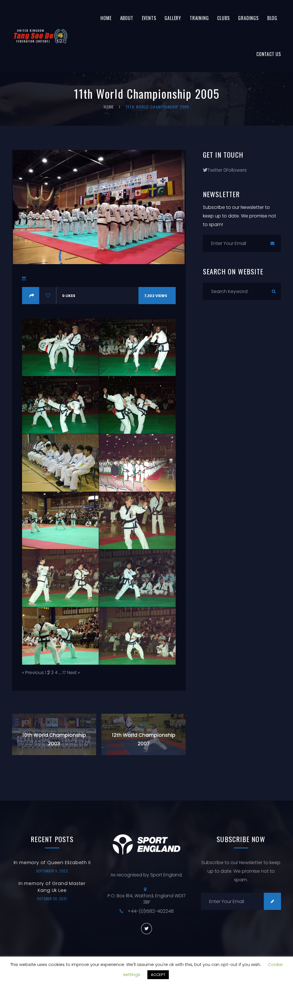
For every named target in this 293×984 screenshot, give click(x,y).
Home (105, 18)
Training (199, 18)
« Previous (33, 672)
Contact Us (268, 54)
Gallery (173, 18)
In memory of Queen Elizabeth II (52, 862)
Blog (272, 18)
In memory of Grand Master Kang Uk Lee (52, 887)
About (126, 18)
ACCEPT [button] (158, 974)
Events (149, 18)
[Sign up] (272, 243)
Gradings (248, 18)
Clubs (223, 18)
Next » (73, 672)
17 (64, 672)
